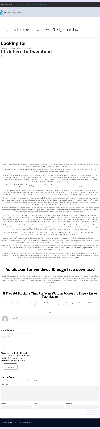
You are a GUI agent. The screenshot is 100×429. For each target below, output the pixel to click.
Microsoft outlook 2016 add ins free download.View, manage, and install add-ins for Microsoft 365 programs (16, 357)
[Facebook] (93, 5)
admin (15, 318)
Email (36, 404)
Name (3, 404)
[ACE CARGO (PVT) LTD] (10, 12)
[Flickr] (98, 5)
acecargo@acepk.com (40, 5)
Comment (5, 384)
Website (69, 404)
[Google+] (95, 5)
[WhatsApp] (90, 5)
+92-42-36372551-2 (24, 5)
